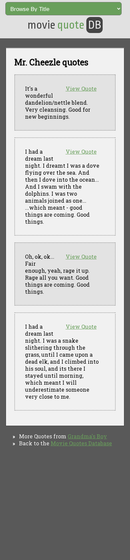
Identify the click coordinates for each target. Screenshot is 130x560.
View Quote (81, 88)
